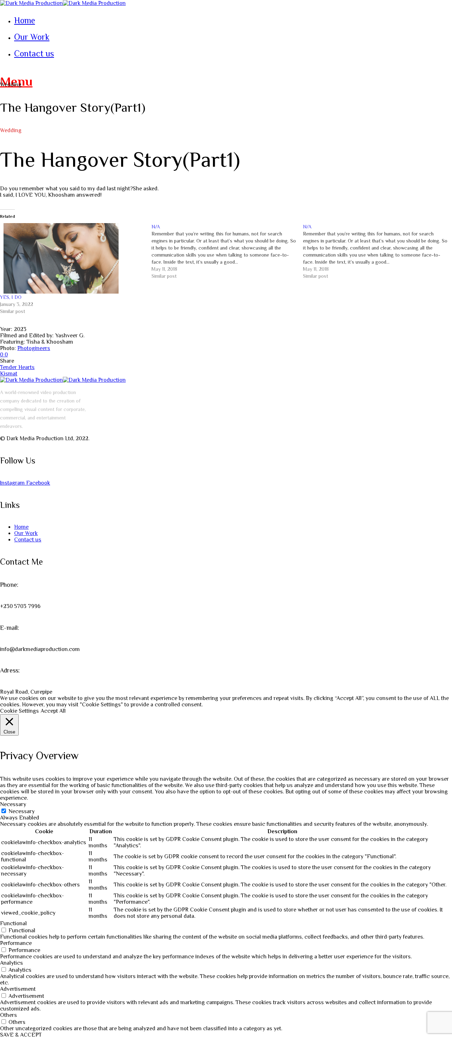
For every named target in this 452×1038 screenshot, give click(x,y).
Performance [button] (16, 943)
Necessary (21, 811)
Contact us (27, 539)
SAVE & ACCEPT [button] (21, 1035)
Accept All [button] (53, 711)
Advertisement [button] (18, 989)
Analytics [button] (11, 963)
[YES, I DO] (72, 258)
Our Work (26, 533)
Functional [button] (13, 923)
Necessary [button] (13, 804)
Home (21, 527)
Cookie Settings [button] (19, 711)
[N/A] (227, 251)
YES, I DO (11, 297)
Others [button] (8, 1015)
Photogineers (33, 348)
